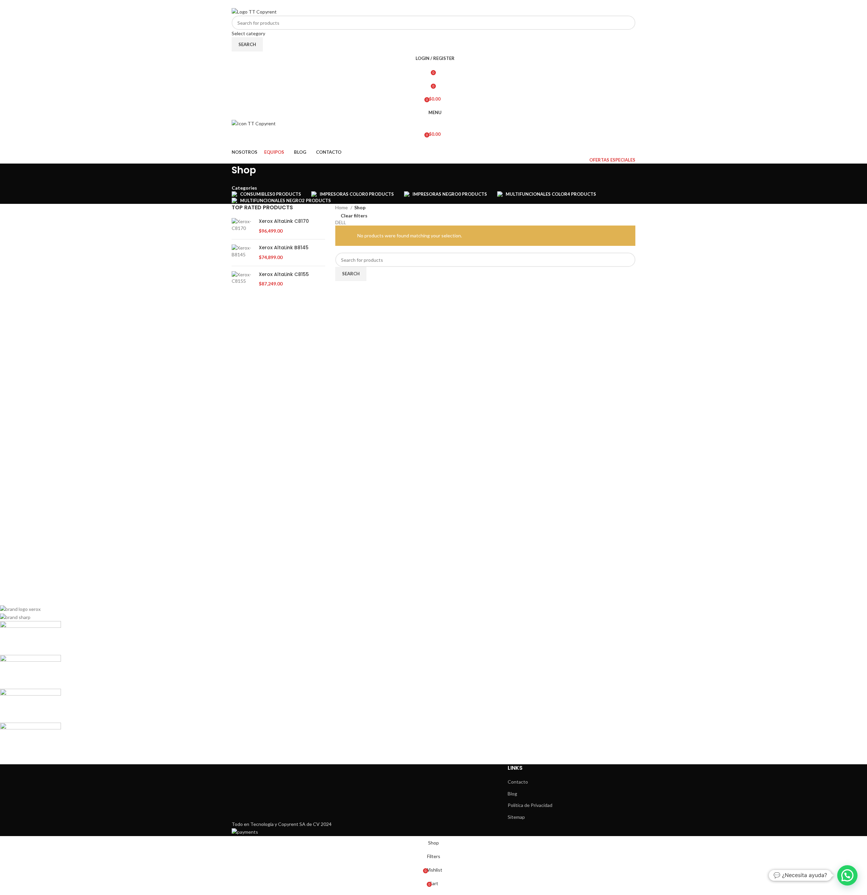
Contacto (518, 782)
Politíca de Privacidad (530, 805)
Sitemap (516, 817)
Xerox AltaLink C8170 (284, 221)
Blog (512, 793)
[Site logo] (254, 11)
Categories (244, 188)
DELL (340, 222)
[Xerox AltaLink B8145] (243, 252)
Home (342, 207)
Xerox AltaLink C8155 (284, 274)
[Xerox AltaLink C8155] (243, 279)
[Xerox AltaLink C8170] (243, 226)
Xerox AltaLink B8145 (284, 247)
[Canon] (202, 681)
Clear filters (354, 215)
